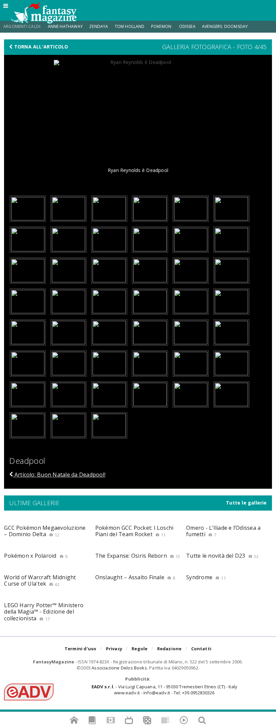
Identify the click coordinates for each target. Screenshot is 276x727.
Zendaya (98, 26)
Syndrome (206, 577)
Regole (139, 649)
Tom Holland (130, 26)
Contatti (201, 649)
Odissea (187, 26)
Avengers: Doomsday (225, 26)
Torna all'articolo (40, 46)
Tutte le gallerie (246, 502)
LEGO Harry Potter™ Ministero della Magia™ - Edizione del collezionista (43, 611)
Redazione (169, 649)
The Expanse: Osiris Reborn (137, 555)
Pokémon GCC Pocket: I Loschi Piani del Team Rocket (134, 531)
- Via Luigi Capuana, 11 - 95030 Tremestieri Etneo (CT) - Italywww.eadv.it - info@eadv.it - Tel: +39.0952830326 (164, 690)
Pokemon (161, 26)
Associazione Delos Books (119, 668)
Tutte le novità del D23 (222, 555)
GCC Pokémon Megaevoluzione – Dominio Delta (44, 531)
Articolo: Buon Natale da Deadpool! (59, 474)
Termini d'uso (81, 649)
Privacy (114, 649)
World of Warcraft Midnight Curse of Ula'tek (40, 580)
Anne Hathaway (65, 26)
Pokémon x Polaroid (35, 555)
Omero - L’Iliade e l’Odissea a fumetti (223, 531)
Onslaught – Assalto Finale (135, 577)
